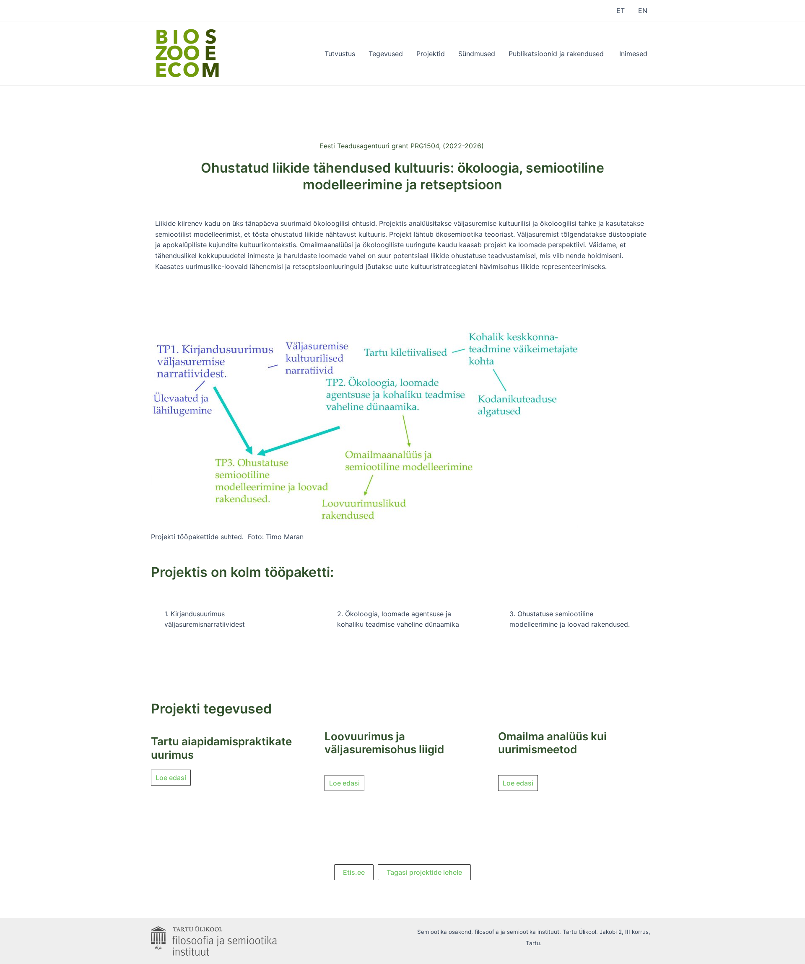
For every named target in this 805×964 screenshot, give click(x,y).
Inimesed (633, 53)
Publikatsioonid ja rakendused (557, 53)
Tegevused (386, 53)
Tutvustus (340, 53)
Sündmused (476, 53)
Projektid (430, 53)
